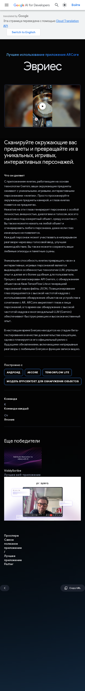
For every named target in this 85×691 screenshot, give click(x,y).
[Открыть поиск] (56, 4)
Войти (76, 5)
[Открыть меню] (6, 5)
